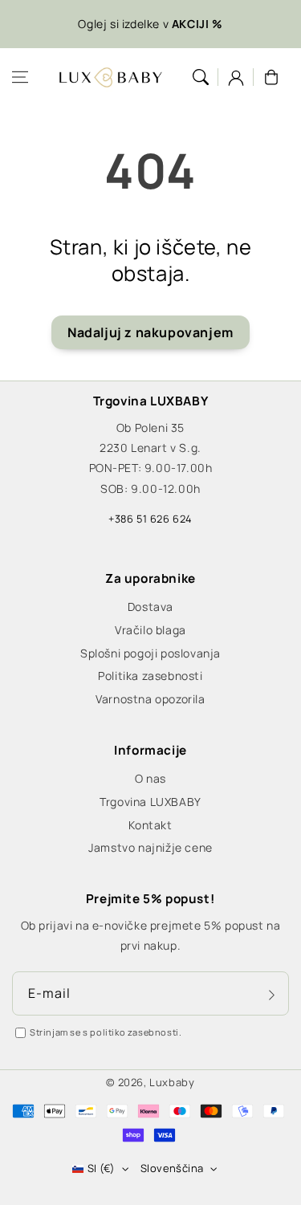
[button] (20, 77)
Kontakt (150, 825)
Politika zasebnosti (150, 675)
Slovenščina (171, 1168)
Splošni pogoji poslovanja (150, 653)
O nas (150, 778)
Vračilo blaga (150, 629)
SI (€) (101, 1168)
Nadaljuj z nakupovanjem (150, 332)
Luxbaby (171, 1082)
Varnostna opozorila (150, 698)
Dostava (150, 606)
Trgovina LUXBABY (150, 801)
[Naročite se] (271, 994)
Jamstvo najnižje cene (150, 847)
